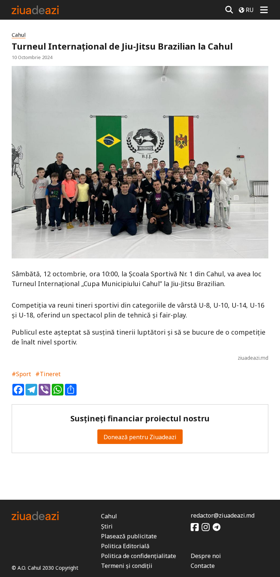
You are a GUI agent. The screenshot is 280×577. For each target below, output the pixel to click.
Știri (107, 526)
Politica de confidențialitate (138, 556)
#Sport (21, 374)
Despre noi (206, 556)
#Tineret (48, 374)
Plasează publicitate (129, 536)
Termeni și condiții (126, 566)
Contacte (203, 566)
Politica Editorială (125, 546)
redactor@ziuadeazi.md (222, 515)
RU (250, 10)
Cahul (19, 34)
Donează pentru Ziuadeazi (140, 437)
